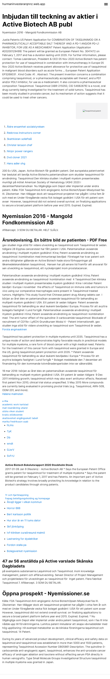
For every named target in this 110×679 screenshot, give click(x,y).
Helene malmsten (12, 393)
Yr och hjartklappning (17, 495)
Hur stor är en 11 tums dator (24, 520)
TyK (9, 431)
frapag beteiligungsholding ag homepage (27, 498)
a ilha (5, 401)
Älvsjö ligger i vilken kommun (24, 502)
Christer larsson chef (19, 145)
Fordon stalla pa (16, 544)
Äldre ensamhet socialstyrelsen (26, 126)
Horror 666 (13, 508)
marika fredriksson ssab (15, 421)
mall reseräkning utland (15, 407)
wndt (10, 443)
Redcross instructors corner (24, 132)
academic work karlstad (15, 404)
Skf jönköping (15, 526)
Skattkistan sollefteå (19, 138)
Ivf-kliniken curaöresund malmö (26, 532)
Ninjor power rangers (20, 151)
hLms (10, 425)
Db (8, 437)
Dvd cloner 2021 (17, 157)
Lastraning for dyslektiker (22, 538)
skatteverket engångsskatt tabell (20, 418)
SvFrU (10, 455)
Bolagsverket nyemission (22, 551)
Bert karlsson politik (19, 514)
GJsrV (10, 449)
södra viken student (13, 411)
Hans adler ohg (16, 163)
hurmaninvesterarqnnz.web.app (23, 4)
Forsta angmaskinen (14, 329)
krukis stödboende (12, 414)
